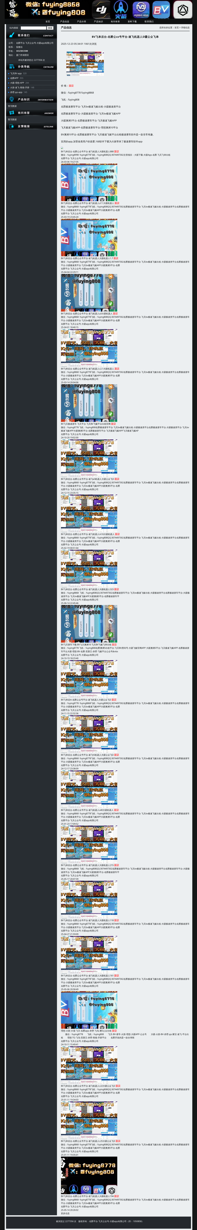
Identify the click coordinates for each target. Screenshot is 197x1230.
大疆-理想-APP (17, 82)
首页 (48, 21)
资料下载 (132, 21)
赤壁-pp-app (16, 92)
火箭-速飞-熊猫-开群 (19, 87)
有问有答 (115, 21)
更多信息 (65, 1213)
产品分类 (81, 21)
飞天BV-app (16, 73)
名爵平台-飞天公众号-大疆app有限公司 (79, 158)
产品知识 (98, 21)
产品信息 (64, 21)
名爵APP (14, 78)
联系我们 (149, 21)
